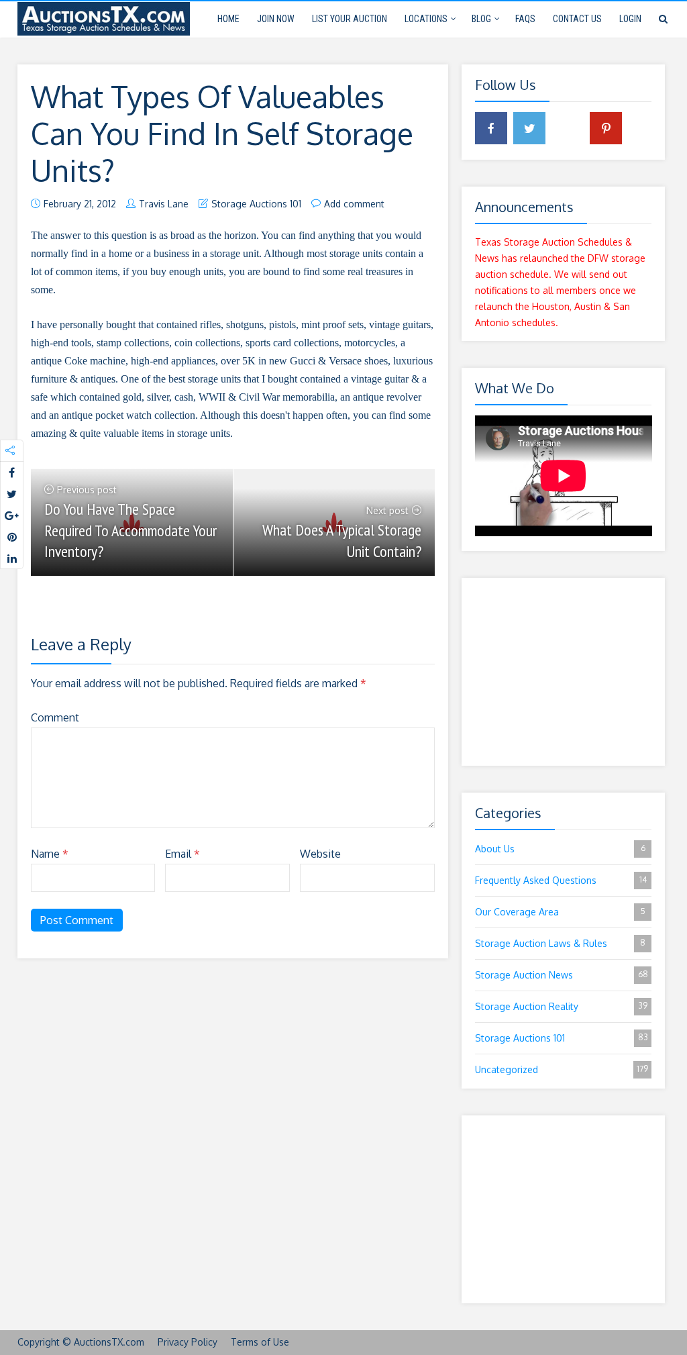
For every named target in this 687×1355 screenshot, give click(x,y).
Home (228, 18)
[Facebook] (491, 128)
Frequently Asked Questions (561, 880)
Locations (426, 18)
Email (182, 853)
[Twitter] (529, 128)
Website (320, 853)
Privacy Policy (187, 1342)
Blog (481, 18)
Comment (55, 717)
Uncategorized (562, 1069)
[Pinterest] (606, 128)
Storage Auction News (561, 975)
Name (49, 853)
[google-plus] (567, 128)
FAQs (525, 18)
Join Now (276, 18)
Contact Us (577, 18)
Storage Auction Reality (561, 1006)
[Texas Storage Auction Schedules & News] (103, 17)
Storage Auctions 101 (256, 203)
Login (630, 18)
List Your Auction (349, 18)
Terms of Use (260, 1342)
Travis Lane (164, 203)
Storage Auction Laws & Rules (560, 943)
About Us (560, 848)
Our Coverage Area (560, 911)
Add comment (354, 203)
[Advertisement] (563, 672)
